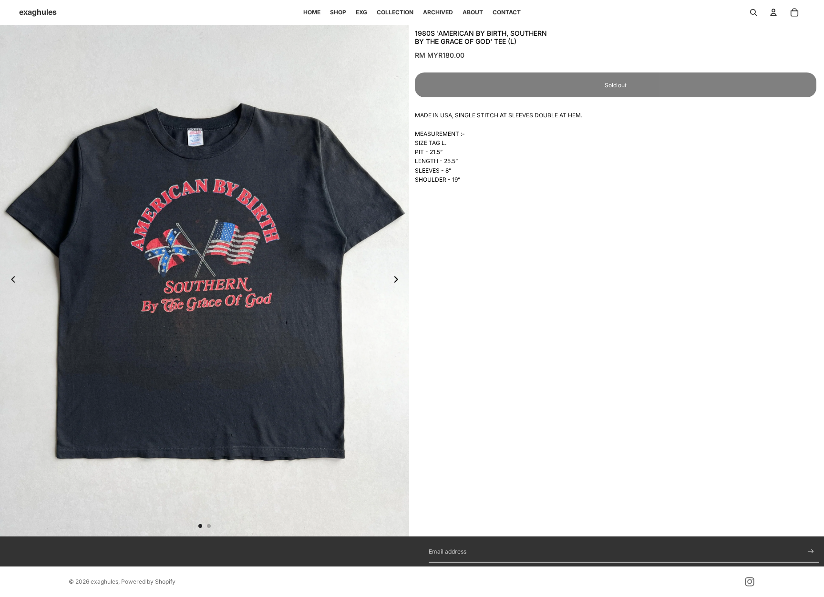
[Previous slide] (10, 280)
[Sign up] (811, 551)
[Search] (753, 12)
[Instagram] (749, 581)
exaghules (104, 581)
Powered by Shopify (148, 581)
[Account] (773, 12)
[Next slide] (398, 280)
